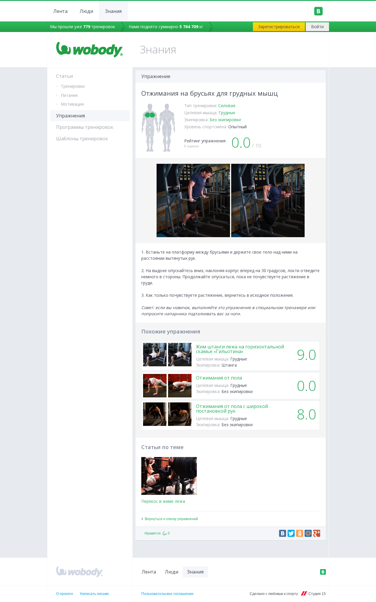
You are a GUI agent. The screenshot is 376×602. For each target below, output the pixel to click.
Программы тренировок (84, 127)
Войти (317, 26)
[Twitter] (291, 533)
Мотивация (72, 104)
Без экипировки (225, 119)
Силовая (226, 105)
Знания (113, 11)
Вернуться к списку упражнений (171, 519)
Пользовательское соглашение (167, 594)
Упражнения (70, 115)
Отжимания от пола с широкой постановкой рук (232, 408)
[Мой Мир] (308, 533)
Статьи (64, 76)
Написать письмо (94, 594)
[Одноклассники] (299, 533)
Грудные (227, 112)
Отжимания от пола (219, 378)
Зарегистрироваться (279, 26)
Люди (86, 11)
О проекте (64, 594)
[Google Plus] (316, 533)
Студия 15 (317, 594)
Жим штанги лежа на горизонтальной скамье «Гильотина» (240, 349)
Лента (60, 11)
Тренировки (73, 86)
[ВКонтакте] (282, 533)
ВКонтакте (323, 572)
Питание (69, 95)
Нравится (157, 533)
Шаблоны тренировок (82, 138)
